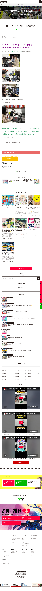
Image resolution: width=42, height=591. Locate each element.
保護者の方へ (33, 555)
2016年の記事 (20, 376)
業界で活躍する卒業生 (34, 535)
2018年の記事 (33, 373)
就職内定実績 (13, 552)
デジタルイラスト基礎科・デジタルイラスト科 (26, 544)
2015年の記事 (33, 376)
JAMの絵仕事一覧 (33, 538)
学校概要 (13, 542)
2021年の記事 (33, 370)
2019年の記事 (20, 373)
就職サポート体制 (14, 551)
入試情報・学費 (4, 551)
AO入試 (3, 552)
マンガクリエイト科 (24, 538)
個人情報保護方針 (5, 564)
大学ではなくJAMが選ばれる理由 (16, 538)
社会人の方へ (33, 552)
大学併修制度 (13, 539)
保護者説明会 (23, 552)
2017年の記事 (8, 376)
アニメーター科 (24, 535)
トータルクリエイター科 (25, 542)
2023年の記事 (8, 370)
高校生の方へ (33, 551)
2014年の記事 (8, 379)
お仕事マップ (13, 535)
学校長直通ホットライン (6, 563)
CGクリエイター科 (24, 539)
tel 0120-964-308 (21, 576)
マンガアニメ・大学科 (24, 545)
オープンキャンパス (24, 551)
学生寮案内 (4, 556)
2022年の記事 (20, 370)
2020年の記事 (8, 373)
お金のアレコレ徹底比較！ (6, 555)
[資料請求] (41, 295)
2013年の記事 (20, 379)
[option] (5, 585)
